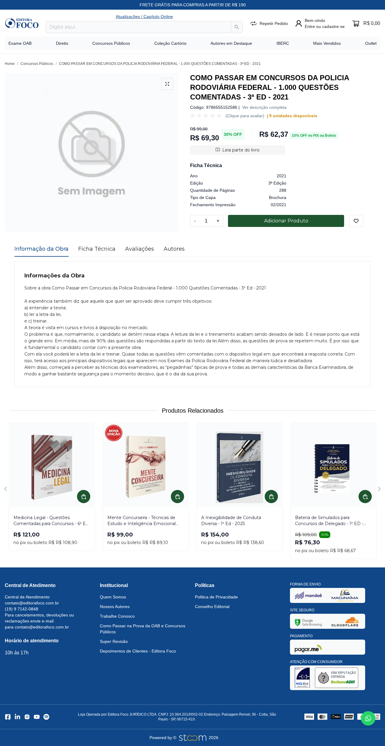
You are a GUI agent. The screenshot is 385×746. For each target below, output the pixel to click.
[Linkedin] (17, 717)
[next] (378, 489)
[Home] (21, 23)
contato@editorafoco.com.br (32, 603)
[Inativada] (308, 595)
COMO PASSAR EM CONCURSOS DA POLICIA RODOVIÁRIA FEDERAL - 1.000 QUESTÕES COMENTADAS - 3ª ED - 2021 (160, 64)
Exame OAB (20, 43)
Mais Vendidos (327, 43)
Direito (62, 43)
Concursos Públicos (111, 43)
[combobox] (138, 27)
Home (10, 64)
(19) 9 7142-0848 (21, 609)
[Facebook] (8, 717)
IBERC (282, 43)
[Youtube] (37, 717)
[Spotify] (46, 717)
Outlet (371, 43)
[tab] (41, 249)
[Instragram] (27, 717)
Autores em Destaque (231, 43)
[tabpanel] (192, 324)
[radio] (192, 115)
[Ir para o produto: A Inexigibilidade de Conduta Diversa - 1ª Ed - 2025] (239, 467)
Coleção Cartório (170, 43)
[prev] (6, 489)
